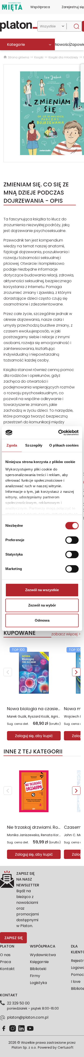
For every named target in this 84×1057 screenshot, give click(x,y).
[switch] (72, 540)
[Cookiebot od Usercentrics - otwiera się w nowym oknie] (59, 433)
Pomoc (77, 974)
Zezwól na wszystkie (42, 590)
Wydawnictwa (43, 955)
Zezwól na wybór (42, 605)
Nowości (62, 44)
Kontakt (7, 968)
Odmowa (42, 620)
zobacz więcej (64, 634)
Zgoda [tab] (12, 445)
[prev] (8, 672)
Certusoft (66, 1047)
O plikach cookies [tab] (64, 445)
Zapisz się (13, 938)
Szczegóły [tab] (33, 445)
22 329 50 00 (18, 1003)
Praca (5, 961)
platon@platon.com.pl (27, 1017)
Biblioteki (38, 968)
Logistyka (38, 982)
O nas (5, 955)
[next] (76, 672)
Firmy (35, 975)
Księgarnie (39, 961)
